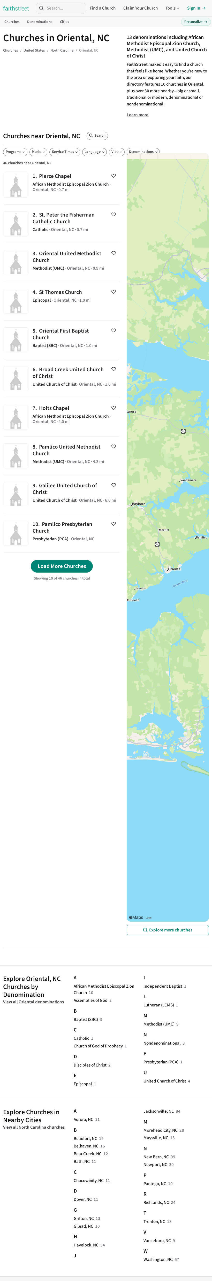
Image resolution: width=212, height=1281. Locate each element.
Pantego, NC (154, 1183)
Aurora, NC (83, 1119)
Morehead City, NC (160, 1130)
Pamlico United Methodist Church (61, 456)
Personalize (196, 21)
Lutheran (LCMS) (158, 1005)
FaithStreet (16, 8)
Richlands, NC (156, 1202)
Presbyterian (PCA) (160, 1062)
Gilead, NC (83, 1226)
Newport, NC (155, 1164)
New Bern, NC (156, 1157)
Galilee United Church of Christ (61, 494)
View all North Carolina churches (34, 1127)
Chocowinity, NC (89, 1180)
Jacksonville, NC (158, 1111)
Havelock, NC (86, 1245)
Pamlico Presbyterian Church (61, 533)
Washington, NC (158, 1259)
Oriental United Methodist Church (61, 262)
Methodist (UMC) (159, 1024)
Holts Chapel (61, 417)
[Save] (113, 176)
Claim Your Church (140, 8)
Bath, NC (82, 1161)
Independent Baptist (162, 986)
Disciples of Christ (90, 1065)
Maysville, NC (155, 1138)
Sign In (193, 8)
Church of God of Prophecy (98, 1046)
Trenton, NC (154, 1221)
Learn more (137, 115)
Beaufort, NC (85, 1138)
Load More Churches (62, 566)
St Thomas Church (61, 301)
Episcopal (83, 1084)
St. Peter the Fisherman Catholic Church (61, 224)
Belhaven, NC (86, 1146)
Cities (64, 21)
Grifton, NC (84, 1218)
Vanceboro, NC (157, 1240)
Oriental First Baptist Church (61, 340)
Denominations (39, 21)
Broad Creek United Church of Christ (61, 378)
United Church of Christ (164, 1081)
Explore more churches (170, 930)
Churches (11, 21)
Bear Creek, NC (88, 1154)
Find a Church (103, 8)
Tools (170, 8)
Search (99, 135)
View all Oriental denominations (33, 1002)
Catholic (81, 1038)
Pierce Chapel (61, 185)
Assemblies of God (91, 1000)
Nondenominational (162, 1043)
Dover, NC (83, 1199)
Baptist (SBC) (86, 1019)
